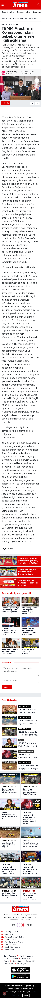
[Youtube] (22, 925)
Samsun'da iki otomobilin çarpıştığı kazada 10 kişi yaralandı (27, 733)
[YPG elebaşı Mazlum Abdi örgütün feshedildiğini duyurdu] (30, 601)
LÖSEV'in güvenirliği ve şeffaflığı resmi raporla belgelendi (10, 610)
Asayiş (6, 961)
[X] (14, 925)
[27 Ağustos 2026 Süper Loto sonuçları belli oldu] (31, 856)
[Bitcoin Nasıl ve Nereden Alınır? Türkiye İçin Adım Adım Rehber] (30, 622)
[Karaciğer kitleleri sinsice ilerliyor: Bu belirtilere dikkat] (31, 832)
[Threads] (31, 925)
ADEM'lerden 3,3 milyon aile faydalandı (28, 651)
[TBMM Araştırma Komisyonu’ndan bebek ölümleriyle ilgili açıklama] (20, 88)
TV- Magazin (22, 963)
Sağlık (26, 841)
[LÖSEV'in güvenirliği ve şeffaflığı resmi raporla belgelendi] (11, 601)
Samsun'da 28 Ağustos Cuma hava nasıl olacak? (27, 722)
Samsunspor (29, 891)
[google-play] (20, 977)
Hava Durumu (10, 934)
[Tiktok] (27, 925)
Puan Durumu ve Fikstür (14, 942)
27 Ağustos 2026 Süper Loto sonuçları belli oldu (30, 871)
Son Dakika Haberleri (13, 947)
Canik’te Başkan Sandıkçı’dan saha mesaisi (9, 895)
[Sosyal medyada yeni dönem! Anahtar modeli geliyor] (31, 804)
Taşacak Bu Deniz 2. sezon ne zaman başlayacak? (10, 651)
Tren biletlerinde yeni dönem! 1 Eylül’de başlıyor (9, 871)
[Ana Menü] (2, 5)
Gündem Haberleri (26, 751)
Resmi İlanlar (8, 12)
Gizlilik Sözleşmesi (26, 956)
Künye (15, 958)
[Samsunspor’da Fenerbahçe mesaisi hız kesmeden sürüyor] (31, 882)
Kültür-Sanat (17, 961)
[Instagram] (18, 925)
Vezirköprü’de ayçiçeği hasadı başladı (28, 767)
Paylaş (6, 103)
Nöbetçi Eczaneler (12, 932)
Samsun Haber (24, 12)
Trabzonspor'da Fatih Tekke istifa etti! (28, 744)
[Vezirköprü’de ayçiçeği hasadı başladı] (10, 832)
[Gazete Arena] (20, 4)
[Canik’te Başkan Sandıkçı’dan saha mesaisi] (10, 882)
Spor (21, 740)
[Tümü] (38, 700)
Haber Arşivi (9, 950)
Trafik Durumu (10, 939)
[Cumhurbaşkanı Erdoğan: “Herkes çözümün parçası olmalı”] (11, 622)
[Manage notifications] (4, 993)
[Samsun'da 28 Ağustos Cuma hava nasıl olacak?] (10, 778)
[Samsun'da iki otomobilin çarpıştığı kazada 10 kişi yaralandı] (31, 778)
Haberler (5, 24)
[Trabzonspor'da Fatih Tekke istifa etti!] (10, 804)
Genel (15, 24)
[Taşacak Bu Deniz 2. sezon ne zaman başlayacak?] (11, 643)
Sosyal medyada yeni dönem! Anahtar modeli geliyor (20, 19)
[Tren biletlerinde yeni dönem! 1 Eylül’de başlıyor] (10, 856)
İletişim (6, 958)
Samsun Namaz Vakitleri (14, 937)
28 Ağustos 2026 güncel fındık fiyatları (27, 711)
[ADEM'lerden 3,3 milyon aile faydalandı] (30, 643)
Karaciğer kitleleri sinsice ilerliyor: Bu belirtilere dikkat (30, 845)
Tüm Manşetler (10, 944)
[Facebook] (10, 925)
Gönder (7, 687)
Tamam (26, 995)
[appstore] (20, 970)
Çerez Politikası (10, 956)
